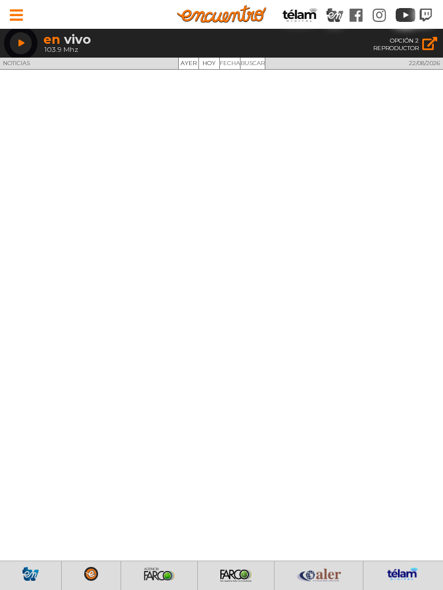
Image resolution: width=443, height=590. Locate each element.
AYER (189, 63)
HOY (209, 63)
